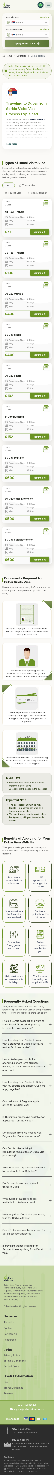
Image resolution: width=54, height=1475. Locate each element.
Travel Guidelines (13, 1387)
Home (9, 55)
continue (38, 232)
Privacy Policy (12, 1355)
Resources (10, 1339)
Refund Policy (12, 1366)
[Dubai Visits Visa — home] (6, 4)
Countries (21, 55)
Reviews (8, 1393)
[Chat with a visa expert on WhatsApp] (41, 5)
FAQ (6, 1382)
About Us (9, 1322)
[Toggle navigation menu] (48, 5)
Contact (8, 1328)
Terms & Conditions (15, 1360)
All (8, 185)
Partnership (10, 1333)
